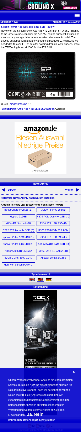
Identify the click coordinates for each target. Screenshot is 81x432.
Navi (77, 15)
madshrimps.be (18, 104)
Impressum (15, 419)
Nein (38, 414)
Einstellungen (47, 419)
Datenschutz (30, 419)
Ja (29, 414)
